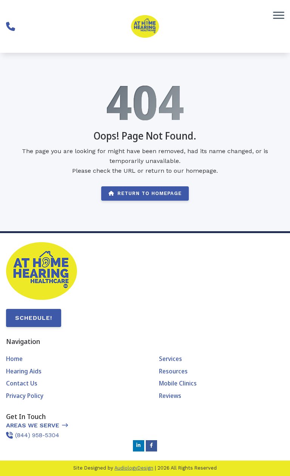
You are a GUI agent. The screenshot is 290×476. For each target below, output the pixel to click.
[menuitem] (68, 359)
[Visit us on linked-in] (138, 445)
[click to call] (10, 26)
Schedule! (33, 317)
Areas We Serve (32, 425)
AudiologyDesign (133, 468)
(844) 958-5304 (37, 435)
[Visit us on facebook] (151, 445)
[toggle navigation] (278, 15)
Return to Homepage (149, 193)
